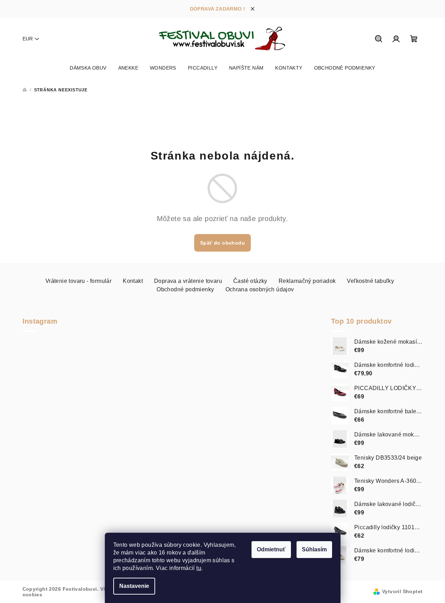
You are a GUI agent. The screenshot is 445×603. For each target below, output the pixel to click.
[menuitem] (88, 68)
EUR (28, 38)
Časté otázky (250, 281)
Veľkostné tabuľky (370, 281)
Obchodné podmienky (185, 289)
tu (198, 568)
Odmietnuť (271, 549)
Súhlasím (314, 549)
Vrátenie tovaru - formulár (78, 281)
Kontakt (133, 281)
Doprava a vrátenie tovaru (188, 281)
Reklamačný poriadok (307, 281)
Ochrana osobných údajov (259, 289)
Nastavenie (134, 586)
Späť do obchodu (222, 243)
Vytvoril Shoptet (402, 591)
